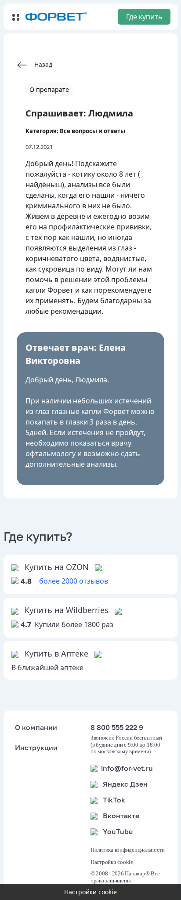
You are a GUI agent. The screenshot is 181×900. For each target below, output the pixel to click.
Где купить (144, 17)
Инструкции (36, 747)
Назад (39, 64)
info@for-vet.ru (127, 768)
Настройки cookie (111, 862)
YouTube (118, 831)
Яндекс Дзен (125, 784)
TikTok (114, 799)
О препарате (49, 89)
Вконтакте (121, 815)
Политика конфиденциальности (127, 849)
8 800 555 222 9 (116, 727)
